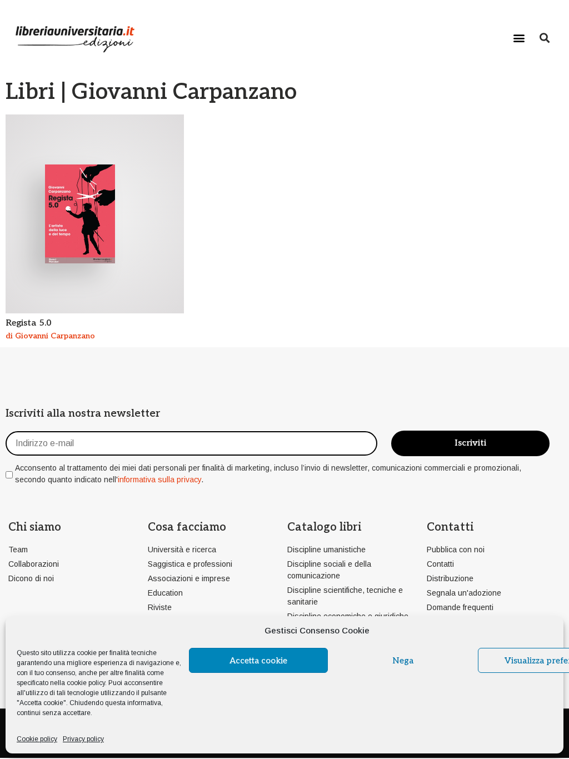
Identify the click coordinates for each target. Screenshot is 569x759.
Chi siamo (34, 527)
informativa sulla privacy (159, 479)
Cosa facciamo (187, 527)
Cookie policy (37, 739)
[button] (519, 37)
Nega (402, 661)
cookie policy (86, 683)
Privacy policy (83, 739)
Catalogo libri (324, 527)
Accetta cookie (258, 661)
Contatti (450, 527)
